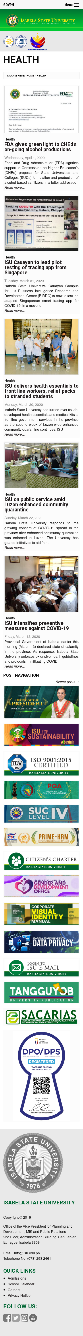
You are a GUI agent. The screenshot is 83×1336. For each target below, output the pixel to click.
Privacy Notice (19, 1295)
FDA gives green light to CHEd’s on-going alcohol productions (40, 147)
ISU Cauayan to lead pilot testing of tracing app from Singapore (35, 267)
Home (30, 75)
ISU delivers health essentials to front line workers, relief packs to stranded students (41, 391)
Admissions (17, 1278)
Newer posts (68, 681)
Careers (14, 1289)
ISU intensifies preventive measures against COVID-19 (36, 625)
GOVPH (8, 5)
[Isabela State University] (41, 19)
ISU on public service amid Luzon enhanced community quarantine (36, 504)
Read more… (14, 187)
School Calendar (21, 1283)
